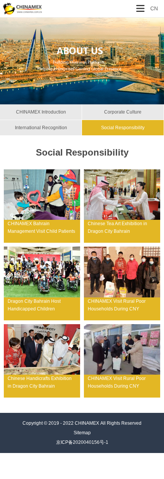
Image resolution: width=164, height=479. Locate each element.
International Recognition (41, 127)
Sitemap (82, 432)
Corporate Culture (122, 112)
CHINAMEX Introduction (41, 112)
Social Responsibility (123, 127)
